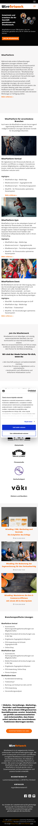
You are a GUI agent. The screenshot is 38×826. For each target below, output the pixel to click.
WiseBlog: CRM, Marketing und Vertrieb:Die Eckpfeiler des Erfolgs (19, 532)
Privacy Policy (14, 823)
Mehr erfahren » (7, 97)
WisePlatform (15, 820)
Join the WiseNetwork (10, 38)
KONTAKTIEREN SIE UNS (19, 731)
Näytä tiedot (28, 421)
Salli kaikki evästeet (19, 427)
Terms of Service (25, 823)
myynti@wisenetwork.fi (19, 787)
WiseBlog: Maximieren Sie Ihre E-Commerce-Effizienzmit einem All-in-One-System (18, 598)
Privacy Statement (7, 822)
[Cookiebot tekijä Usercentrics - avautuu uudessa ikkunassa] (28, 391)
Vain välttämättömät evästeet (19, 433)
